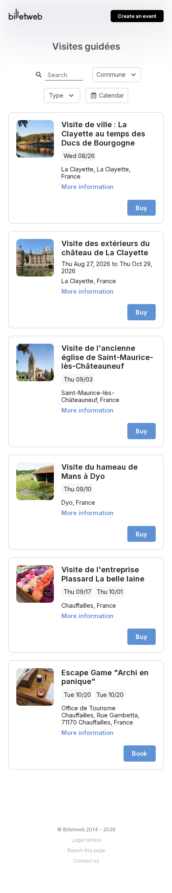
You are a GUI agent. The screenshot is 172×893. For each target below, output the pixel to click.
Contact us (86, 861)
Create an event (137, 16)
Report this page (86, 850)
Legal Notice (86, 840)
